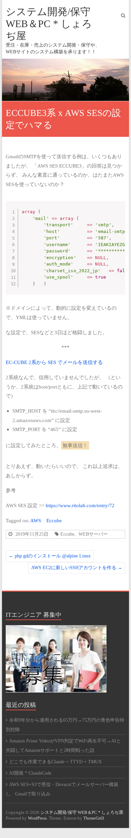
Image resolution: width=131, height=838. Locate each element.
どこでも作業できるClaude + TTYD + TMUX (55, 761)
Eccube (54, 520)
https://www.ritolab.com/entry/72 (80, 505)
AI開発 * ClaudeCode (30, 773)
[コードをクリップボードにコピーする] (118, 215)
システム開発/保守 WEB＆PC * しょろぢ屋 (49, 23)
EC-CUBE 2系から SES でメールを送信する (54, 362)
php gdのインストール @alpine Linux (50, 555)
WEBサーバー (93, 534)
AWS (35, 520)
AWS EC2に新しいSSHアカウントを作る (76, 567)
